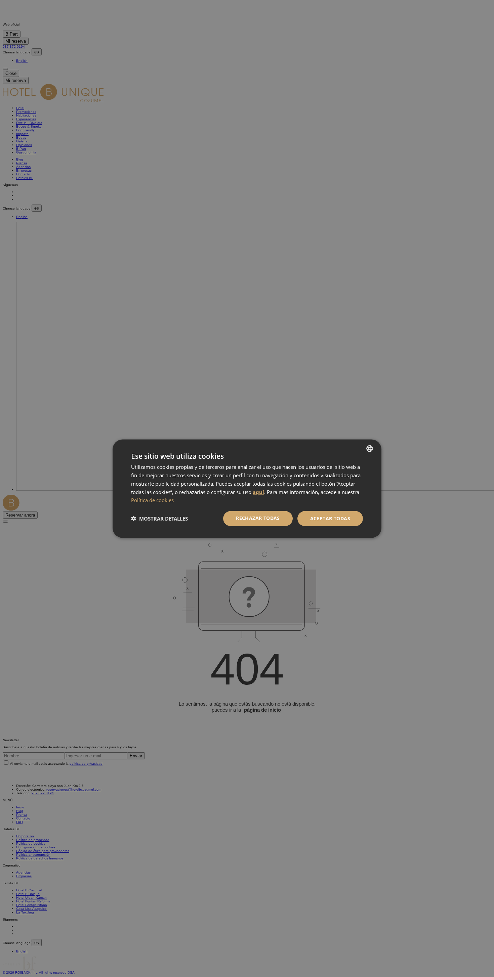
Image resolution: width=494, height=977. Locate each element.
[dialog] (247, 488)
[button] (159, 518)
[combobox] (369, 448)
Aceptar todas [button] (330, 518)
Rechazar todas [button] (258, 518)
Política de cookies (152, 499)
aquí (258, 491)
